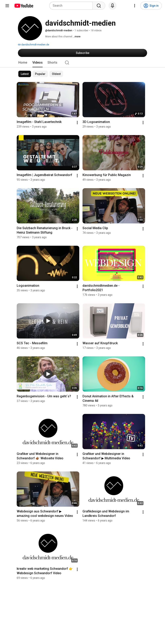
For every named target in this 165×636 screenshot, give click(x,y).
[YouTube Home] (23, 5)
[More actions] (77, 123)
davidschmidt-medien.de (35, 44)
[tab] (23, 62)
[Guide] (7, 5)
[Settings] (134, 5)
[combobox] (72, 5)
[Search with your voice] (112, 6)
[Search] (98, 6)
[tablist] (82, 62)
